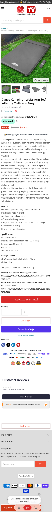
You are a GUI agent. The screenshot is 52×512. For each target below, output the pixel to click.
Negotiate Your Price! (26, 299)
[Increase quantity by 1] (25, 312)
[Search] (47, 20)
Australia (25, 476)
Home (3, 28)
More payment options (26, 335)
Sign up (40, 463)
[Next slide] (48, 89)
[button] (6, 89)
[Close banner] (49, 2)
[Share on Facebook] (3, 345)
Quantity (4, 306)
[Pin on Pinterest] (18, 345)
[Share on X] (8, 345)
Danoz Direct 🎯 (10, 111)
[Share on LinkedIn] (13, 345)
